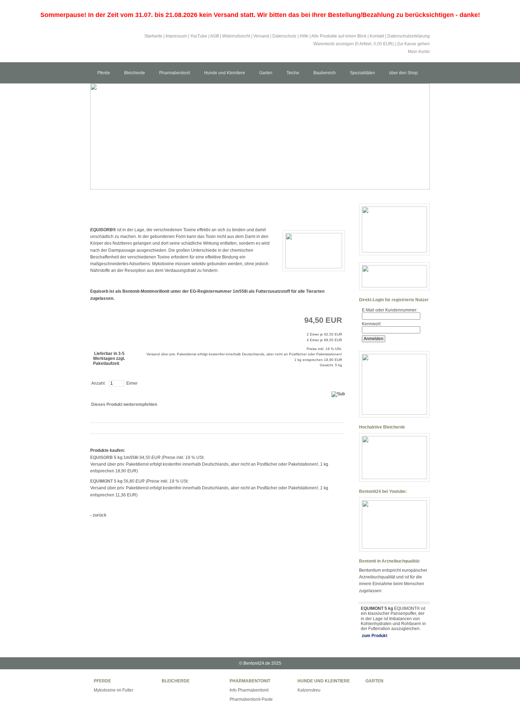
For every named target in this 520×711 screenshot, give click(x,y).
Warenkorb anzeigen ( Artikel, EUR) (353, 43)
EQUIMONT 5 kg (106, 481)
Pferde (103, 72)
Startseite (153, 36)
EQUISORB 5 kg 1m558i (114, 457)
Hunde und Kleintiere (224, 72)
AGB (214, 36)
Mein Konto (419, 51)
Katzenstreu (308, 690)
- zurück (98, 515)
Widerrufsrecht (236, 36)
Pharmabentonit (174, 72)
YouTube (198, 36)
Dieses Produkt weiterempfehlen (124, 404)
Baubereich (324, 72)
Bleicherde (134, 72)
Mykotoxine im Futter (113, 690)
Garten (265, 72)
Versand (261, 36)
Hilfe (304, 36)
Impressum (176, 36)
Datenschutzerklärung (408, 36)
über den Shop (403, 72)
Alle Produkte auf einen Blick (338, 36)
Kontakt (377, 36)
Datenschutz (284, 36)
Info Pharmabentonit (249, 690)
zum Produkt (374, 635)
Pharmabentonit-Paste (251, 699)
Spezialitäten (362, 72)
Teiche (293, 72)
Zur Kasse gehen (413, 43)
